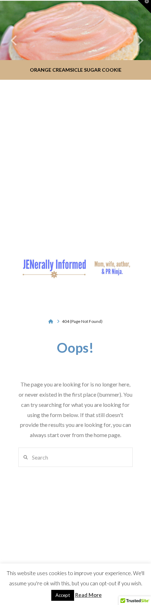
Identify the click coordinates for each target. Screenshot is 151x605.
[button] (75, 292)
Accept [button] (62, 595)
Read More (88, 595)
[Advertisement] (75, 159)
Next (136, 40)
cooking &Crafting (85, 555)
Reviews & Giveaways (114, 555)
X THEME (92, 543)
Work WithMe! (56, 555)
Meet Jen (29, 558)
